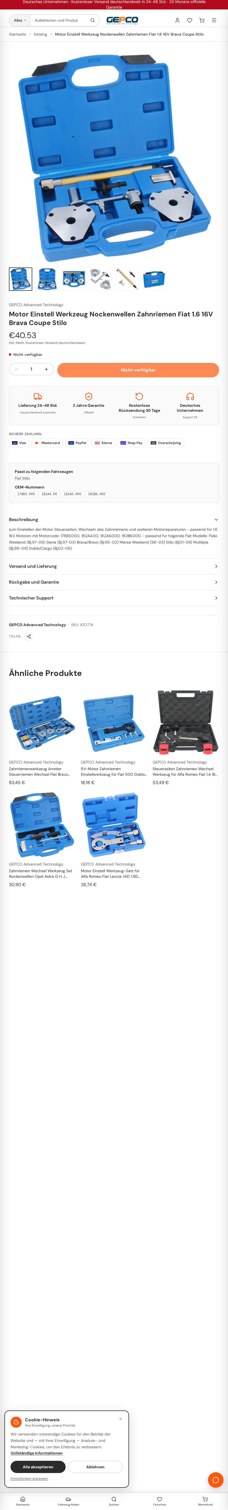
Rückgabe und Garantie (34, 582)
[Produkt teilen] (28, 636)
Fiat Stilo (22, 478)
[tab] (20, 279)
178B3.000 (26, 494)
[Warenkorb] (202, 20)
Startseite (17, 34)
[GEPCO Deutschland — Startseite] (122, 20)
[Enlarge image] (114, 158)
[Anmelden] (177, 20)
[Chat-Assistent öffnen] (216, 1480)
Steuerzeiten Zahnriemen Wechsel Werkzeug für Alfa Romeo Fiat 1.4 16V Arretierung (185, 771)
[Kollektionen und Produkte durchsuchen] (92, 20)
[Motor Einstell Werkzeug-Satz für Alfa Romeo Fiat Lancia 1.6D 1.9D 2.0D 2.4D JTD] (114, 825)
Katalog (40, 34)
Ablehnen (95, 1466)
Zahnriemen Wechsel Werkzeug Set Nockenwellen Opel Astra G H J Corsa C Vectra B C (40, 873)
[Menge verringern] (16, 369)
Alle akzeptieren (38, 1466)
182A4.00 (49, 494)
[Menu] (214, 20)
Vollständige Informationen (37, 1453)
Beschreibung (23, 519)
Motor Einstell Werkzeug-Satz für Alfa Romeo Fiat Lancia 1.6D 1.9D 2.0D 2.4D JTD (110, 873)
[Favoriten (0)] (190, 20)
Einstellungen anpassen (29, 1478)
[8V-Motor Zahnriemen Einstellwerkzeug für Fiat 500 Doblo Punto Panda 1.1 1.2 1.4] (114, 723)
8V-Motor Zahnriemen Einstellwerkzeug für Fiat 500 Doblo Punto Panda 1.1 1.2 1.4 (113, 771)
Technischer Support (31, 598)
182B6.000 (96, 494)
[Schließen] (120, 1419)
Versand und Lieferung (33, 566)
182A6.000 (72, 494)
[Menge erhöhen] (46, 369)
